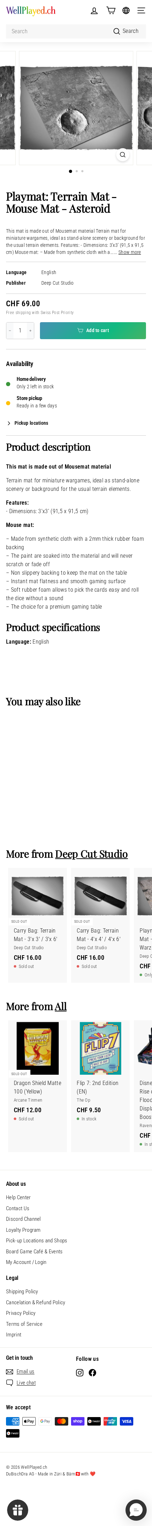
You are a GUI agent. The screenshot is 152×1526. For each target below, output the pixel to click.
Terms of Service (24, 1324)
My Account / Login (26, 1262)
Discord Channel (23, 1219)
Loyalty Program (23, 1230)
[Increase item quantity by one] (30, 330)
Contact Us (17, 1208)
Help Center (18, 1197)
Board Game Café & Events (34, 1251)
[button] (136, 1510)
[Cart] (111, 10)
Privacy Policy (20, 1313)
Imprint (13, 1334)
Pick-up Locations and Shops (37, 1240)
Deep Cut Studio (57, 283)
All (60, 1006)
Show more (129, 252)
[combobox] (76, 31)
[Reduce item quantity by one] (9, 330)
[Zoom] (122, 154)
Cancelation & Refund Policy (35, 1302)
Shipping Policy (22, 1291)
